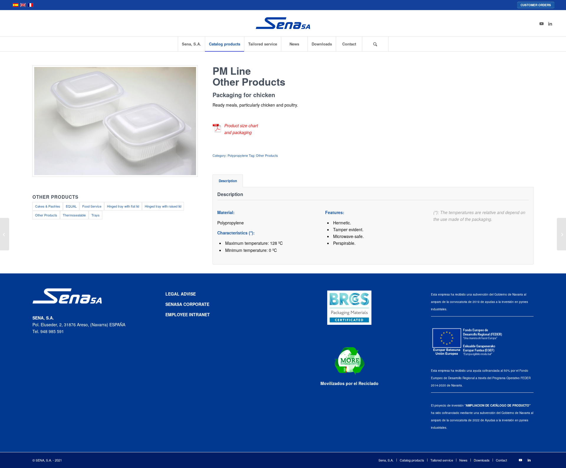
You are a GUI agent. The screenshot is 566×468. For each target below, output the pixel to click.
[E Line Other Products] (561, 234)
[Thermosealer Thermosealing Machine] (4, 234)
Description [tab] (228, 180)
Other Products (267, 155)
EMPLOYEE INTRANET (187, 314)
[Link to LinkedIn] (550, 23)
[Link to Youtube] (541, 23)
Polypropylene (238, 155)
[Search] (375, 44)
